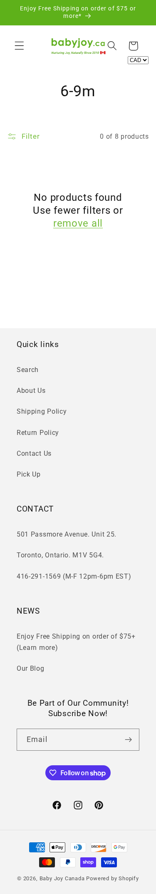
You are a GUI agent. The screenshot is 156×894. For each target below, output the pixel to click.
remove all (78, 223)
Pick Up (29, 474)
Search (28, 370)
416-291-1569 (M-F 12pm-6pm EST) (74, 576)
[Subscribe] (128, 740)
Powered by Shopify (112, 878)
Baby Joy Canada (62, 878)
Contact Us (34, 453)
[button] (19, 46)
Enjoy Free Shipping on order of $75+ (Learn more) (76, 642)
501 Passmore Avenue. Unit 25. (66, 534)
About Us (31, 391)
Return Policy (38, 433)
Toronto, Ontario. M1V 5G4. (60, 555)
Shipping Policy (42, 411)
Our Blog (31, 668)
